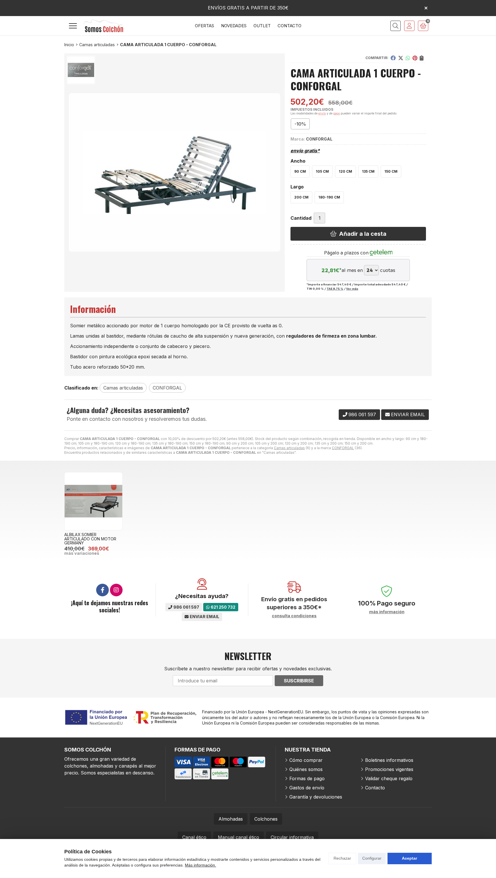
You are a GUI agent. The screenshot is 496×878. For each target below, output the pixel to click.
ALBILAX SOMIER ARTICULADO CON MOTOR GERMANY (90, 538)
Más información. (200, 865)
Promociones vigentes (389, 769)
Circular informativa (292, 837)
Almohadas (230, 819)
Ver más (352, 289)
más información (386, 612)
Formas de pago (307, 778)
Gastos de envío (306, 788)
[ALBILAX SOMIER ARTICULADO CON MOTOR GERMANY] (93, 501)
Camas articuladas (289, 448)
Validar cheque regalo (388, 778)
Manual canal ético (238, 837)
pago (336, 113)
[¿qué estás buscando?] (395, 26)
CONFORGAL (343, 448)
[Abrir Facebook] (102, 590)
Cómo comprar (306, 760)
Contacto (375, 788)
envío (322, 113)
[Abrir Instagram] (116, 590)
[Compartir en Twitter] (400, 58)
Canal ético (194, 837)
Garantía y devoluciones (315, 797)
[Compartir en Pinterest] (414, 58)
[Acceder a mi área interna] (409, 26)
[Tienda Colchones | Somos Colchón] (104, 26)
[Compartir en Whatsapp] (408, 58)
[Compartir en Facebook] (393, 58)
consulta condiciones (294, 616)
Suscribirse (299, 681)
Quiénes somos (306, 769)
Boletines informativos (389, 760)
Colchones (266, 819)
